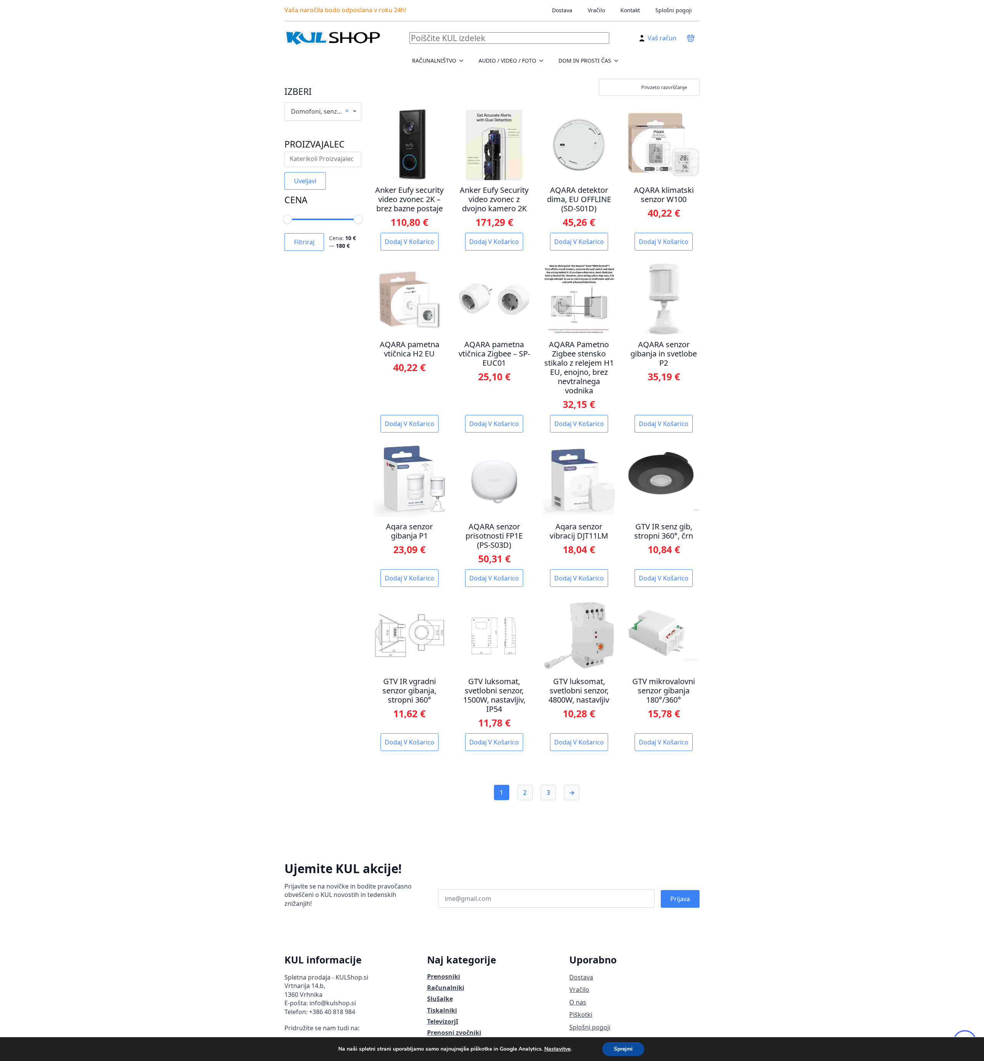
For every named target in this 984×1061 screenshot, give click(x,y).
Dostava (562, 10)
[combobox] (322, 111)
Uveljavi (305, 181)
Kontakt (630, 10)
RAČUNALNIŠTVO (434, 60)
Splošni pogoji (673, 10)
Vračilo (596, 10)
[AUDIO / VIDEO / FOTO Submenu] (543, 60)
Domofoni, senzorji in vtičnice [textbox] (320, 111)
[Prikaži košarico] (691, 38)
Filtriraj (304, 242)
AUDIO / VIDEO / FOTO (507, 60)
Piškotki (580, 1014)
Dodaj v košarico (409, 241)
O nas (577, 1002)
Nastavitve (557, 1049)
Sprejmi (623, 1049)
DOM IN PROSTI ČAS (584, 60)
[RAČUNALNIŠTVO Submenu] (463, 60)
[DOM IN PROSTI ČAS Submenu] (618, 60)
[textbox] (325, 159)
